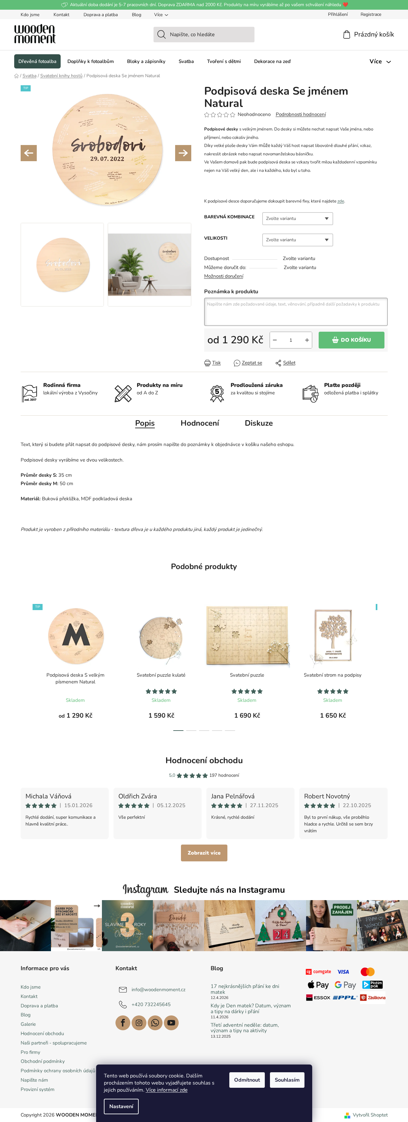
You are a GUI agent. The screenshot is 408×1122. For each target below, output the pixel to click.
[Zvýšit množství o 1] (307, 340)
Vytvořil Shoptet (370, 1115)
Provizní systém (38, 1089)
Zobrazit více (204, 853)
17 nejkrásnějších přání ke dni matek (245, 989)
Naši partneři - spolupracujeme (54, 1043)
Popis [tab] (145, 423)
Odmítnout (247, 1080)
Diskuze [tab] (259, 423)
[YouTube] (171, 1022)
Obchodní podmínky (43, 1061)
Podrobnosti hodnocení (301, 114)
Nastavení (121, 1106)
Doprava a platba (101, 15)
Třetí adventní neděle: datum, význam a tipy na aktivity (245, 1028)
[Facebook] (122, 1022)
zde (340, 201)
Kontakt (61, 15)
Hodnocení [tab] (200, 423)
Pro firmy (30, 1052)
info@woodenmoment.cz (158, 989)
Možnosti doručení (223, 276)
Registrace (371, 14)
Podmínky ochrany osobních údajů (58, 1070)
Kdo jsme (30, 15)
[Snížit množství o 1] (275, 340)
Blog (136, 15)
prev (26, 665)
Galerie (28, 1024)
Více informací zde (167, 1090)
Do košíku (356, 340)
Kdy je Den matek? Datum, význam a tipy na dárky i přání (251, 1008)
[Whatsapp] (155, 1022)
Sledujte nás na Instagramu (229, 890)
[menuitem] (37, 61)
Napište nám (34, 1080)
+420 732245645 (151, 1004)
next (382, 665)
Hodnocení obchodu (204, 760)
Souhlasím (287, 1080)
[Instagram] (139, 1022)
